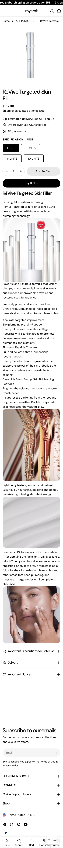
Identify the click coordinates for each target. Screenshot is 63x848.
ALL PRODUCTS (25, 20)
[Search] (51, 10)
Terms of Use (47, 761)
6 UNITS (12, 158)
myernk (31, 10)
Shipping (8, 111)
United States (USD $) (22, 815)
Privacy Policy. (11, 765)
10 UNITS (33, 158)
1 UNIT (11, 148)
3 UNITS (31, 148)
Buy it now (31, 183)
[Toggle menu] (4, 10)
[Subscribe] (56, 752)
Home (6, 20)
